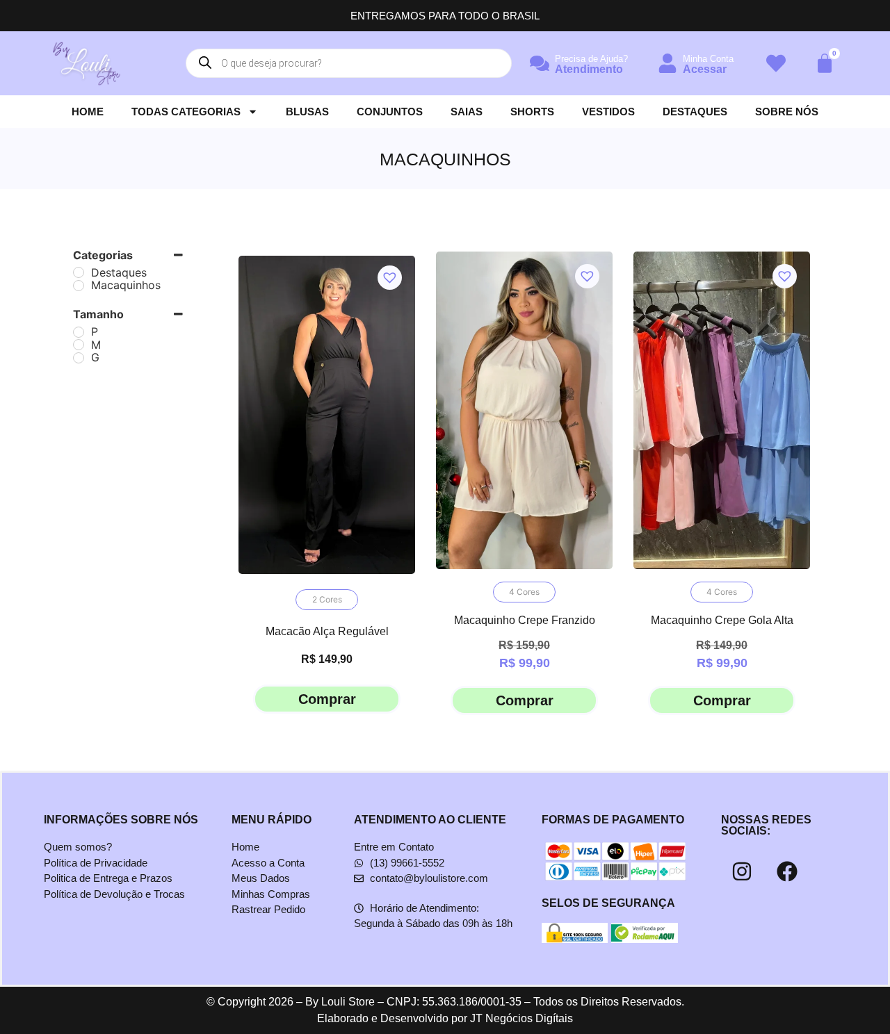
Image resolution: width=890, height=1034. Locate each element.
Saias (467, 111)
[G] (78, 357)
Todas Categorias (186, 111)
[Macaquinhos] (78, 285)
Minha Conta (708, 59)
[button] (384, 272)
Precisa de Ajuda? (591, 59)
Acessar (705, 69)
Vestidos (608, 111)
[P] (78, 332)
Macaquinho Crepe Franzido (524, 620)
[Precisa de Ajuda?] (539, 63)
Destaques (695, 111)
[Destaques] (78, 272)
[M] (78, 344)
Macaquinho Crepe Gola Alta (722, 620)
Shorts (532, 111)
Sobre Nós (786, 111)
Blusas (307, 111)
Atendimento (589, 69)
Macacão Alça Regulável (327, 631)
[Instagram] (742, 871)
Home (88, 111)
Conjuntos (390, 111)
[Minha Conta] (667, 63)
